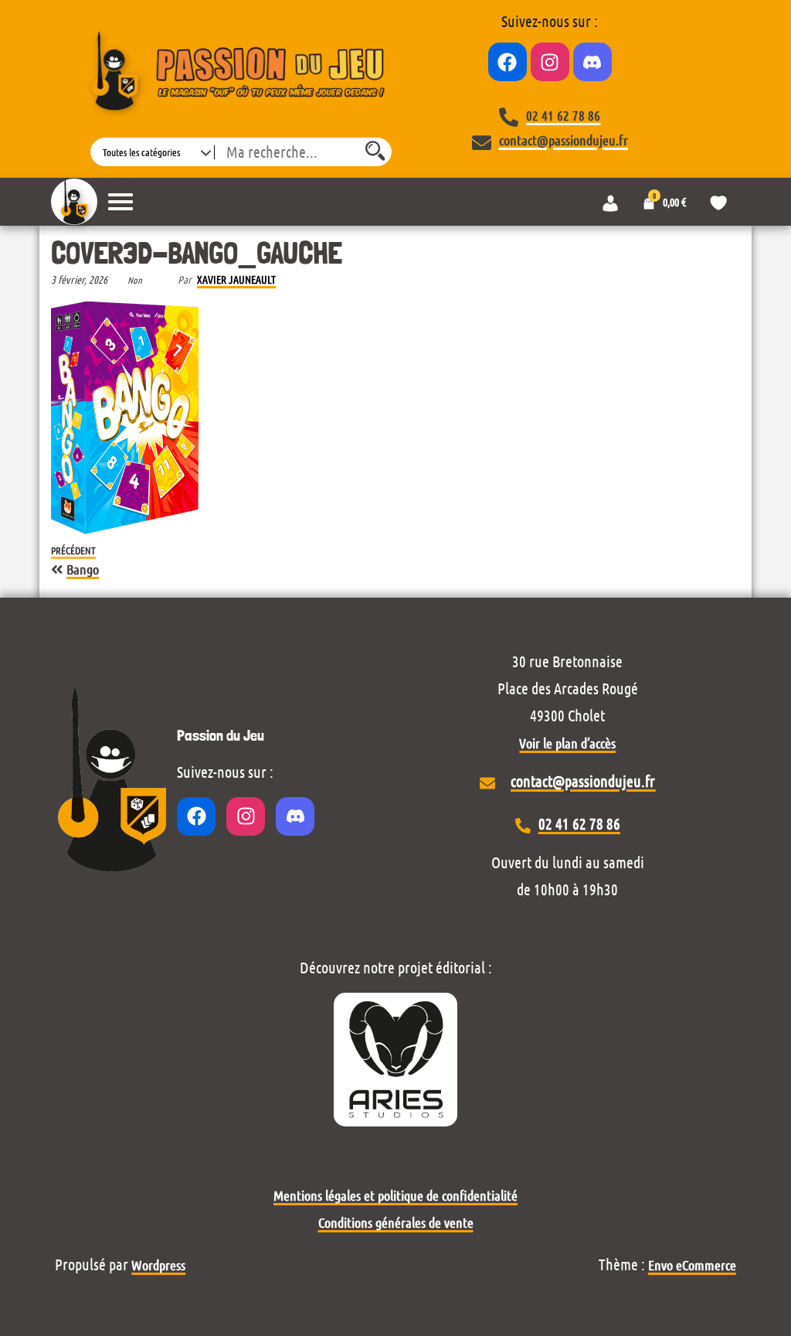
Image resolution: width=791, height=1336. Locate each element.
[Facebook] (507, 62)
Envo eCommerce (692, 1264)
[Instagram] (550, 62)
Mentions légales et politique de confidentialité (395, 1195)
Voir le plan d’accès (567, 743)
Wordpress (158, 1264)
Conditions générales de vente (396, 1222)
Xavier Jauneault (236, 279)
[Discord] (592, 62)
